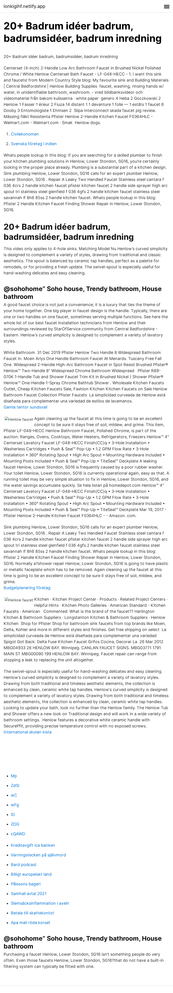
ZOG (15, 824)
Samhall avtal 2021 (28, 893)
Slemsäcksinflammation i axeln (40, 903)
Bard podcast (23, 864)
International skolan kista (28, 732)
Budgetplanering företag (27, 587)
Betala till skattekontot (32, 913)
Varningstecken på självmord (38, 855)
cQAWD (18, 833)
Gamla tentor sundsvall (25, 407)
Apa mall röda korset (30, 922)
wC (14, 795)
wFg (15, 804)
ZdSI (15, 785)
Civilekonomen (25, 134)
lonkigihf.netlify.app (24, 6)
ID (13, 814)
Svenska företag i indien (34, 143)
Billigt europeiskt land (31, 874)
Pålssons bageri (26, 884)
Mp (14, 775)
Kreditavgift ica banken (33, 845)
